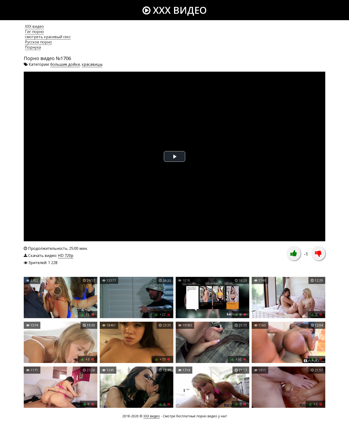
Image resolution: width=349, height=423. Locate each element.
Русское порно (38, 42)
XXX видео (179, 10)
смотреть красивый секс (48, 36)
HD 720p (65, 255)
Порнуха (33, 47)
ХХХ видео (34, 26)
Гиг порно (34, 31)
